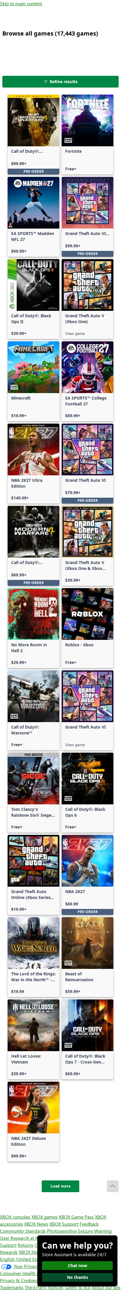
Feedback (89, 1224)
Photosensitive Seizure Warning (79, 1231)
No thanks (77, 1277)
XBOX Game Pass (76, 1217)
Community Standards (23, 1231)
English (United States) (23, 1259)
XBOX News (36, 1224)
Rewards (9, 1252)
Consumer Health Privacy (25, 1273)
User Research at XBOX (24, 1238)
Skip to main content (21, 3)
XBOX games (44, 1217)
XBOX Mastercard (36, 1252)
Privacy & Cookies (18, 1280)
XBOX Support (63, 1224)
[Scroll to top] (113, 1186)
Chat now (77, 1265)
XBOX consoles (15, 1217)
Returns (25, 1245)
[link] (33, 135)
